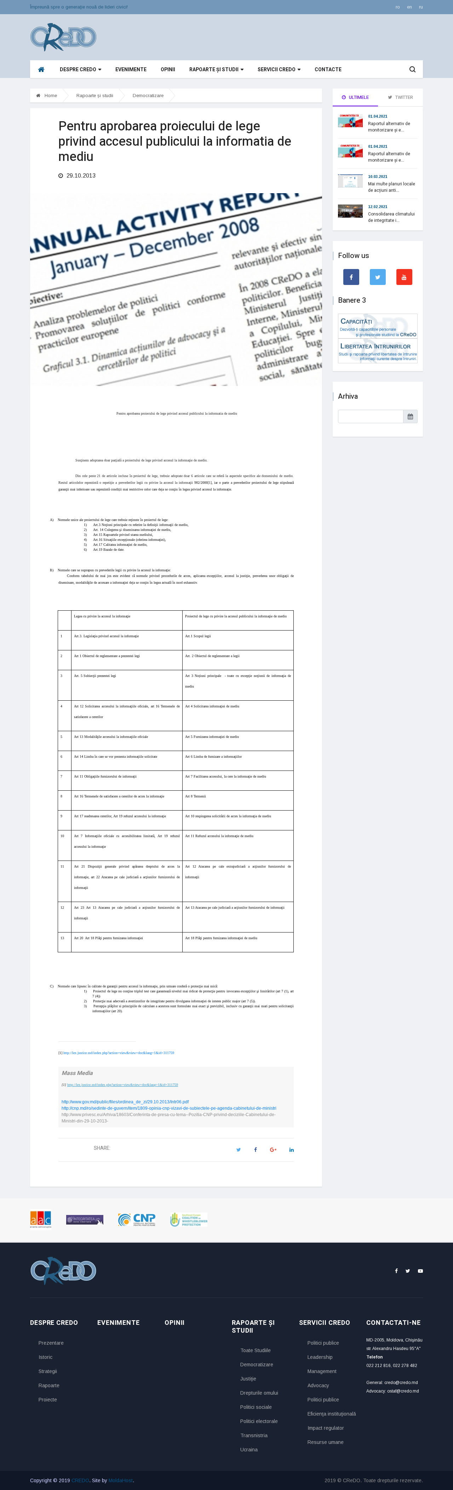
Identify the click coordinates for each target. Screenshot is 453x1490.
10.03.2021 (377, 176)
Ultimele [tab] (358, 97)
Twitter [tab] (403, 97)
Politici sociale (256, 1407)
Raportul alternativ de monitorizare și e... (389, 127)
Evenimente (131, 69)
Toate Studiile (255, 1350)
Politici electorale (259, 1421)
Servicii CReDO (277, 69)
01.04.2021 (377, 116)
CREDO (80, 1480)
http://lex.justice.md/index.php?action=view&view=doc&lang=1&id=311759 (118, 1053)
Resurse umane (326, 1442)
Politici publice (323, 1343)
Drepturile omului (259, 1393)
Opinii (168, 69)
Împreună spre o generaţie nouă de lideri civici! (79, 7)
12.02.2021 (377, 207)
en (409, 7)
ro (398, 7)
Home (50, 95)
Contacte (328, 69)
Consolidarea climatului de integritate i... (391, 217)
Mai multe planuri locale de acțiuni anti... (391, 187)
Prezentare (51, 1343)
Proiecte (48, 1399)
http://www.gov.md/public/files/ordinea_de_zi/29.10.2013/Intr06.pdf (125, 1101)
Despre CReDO (78, 69)
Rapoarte (49, 1385)
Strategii (48, 1371)
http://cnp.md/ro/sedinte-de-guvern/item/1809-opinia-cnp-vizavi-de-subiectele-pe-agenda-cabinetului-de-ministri (169, 1108)
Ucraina (249, 1449)
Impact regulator (326, 1428)
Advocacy (318, 1385)
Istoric (45, 1357)
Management (322, 1371)
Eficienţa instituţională (332, 1414)
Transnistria (254, 1435)
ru (421, 7)
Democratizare (148, 95)
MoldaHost (121, 1480)
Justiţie (248, 1379)
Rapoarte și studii (214, 69)
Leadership (320, 1357)
